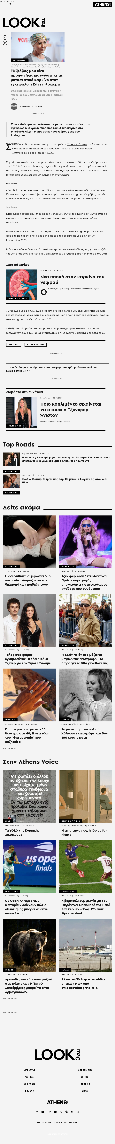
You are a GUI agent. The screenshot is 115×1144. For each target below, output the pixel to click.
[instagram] (43, 1111)
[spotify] (61, 1111)
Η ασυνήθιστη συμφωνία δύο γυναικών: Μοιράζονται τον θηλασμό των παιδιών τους (28, 580)
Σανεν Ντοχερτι (35, 345)
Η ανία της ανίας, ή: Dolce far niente (84, 832)
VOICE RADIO (60, 1122)
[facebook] (37, 1111)
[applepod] (67, 1111)
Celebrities (19, 60)
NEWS (85, 1091)
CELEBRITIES (85, 1070)
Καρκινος (14, 345)
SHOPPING (30, 1084)
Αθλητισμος (11, 891)
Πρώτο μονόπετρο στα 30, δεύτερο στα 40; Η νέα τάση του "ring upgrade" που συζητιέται (27, 735)
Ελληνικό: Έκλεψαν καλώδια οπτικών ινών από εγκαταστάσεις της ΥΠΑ (83, 983)
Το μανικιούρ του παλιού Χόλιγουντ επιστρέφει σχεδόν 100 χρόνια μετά (84, 733)
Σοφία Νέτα (45, 270)
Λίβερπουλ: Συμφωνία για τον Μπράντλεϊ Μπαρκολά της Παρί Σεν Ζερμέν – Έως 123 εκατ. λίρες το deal (85, 907)
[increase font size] (5, 43)
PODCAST (74, 1122)
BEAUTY (29, 1091)
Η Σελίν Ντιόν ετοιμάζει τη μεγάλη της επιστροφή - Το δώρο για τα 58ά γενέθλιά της (84, 659)
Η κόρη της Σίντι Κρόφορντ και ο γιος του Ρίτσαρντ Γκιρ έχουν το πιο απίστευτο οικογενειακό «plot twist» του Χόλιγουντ (66, 459)
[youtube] (56, 1111)
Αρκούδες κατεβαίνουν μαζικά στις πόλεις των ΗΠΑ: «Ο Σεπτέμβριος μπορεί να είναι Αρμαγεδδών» (28, 985)
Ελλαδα (65, 970)
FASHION (30, 1077)
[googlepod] (72, 1111)
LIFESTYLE (29, 1070)
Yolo (8, 821)
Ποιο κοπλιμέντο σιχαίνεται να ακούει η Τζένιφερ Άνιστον (70, 409)
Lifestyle (10, 720)
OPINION (85, 1077)
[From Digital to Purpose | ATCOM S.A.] (58, 1134)
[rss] (78, 1111)
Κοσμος (9, 970)
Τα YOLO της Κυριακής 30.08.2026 (22, 832)
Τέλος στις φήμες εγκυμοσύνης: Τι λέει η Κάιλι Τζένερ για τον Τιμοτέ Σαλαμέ (28, 659)
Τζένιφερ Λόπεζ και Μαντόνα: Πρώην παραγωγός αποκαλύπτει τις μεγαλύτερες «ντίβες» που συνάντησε (84, 582)
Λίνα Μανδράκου (13, 825)
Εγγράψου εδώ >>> (18, 370)
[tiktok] (50, 1111)
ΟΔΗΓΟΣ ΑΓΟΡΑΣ (44, 1122)
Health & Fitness (17, 298)
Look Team (45, 398)
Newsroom (25, 107)
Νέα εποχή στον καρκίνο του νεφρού (72, 279)
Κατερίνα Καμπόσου (14, 724)
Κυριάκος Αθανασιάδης (72, 825)
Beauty (65, 720)
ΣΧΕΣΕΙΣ (85, 1084)
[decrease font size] (5, 37)
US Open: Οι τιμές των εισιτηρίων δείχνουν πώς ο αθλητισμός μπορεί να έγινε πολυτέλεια (26, 907)
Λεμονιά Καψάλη (29, 454)
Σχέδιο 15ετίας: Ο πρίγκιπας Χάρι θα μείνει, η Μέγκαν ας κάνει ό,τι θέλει (64, 480)
